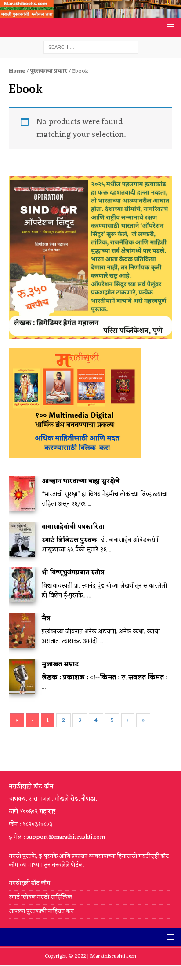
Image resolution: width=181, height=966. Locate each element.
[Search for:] (90, 47)
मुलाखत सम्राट (60, 664)
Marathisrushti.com (113, 956)
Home (17, 71)
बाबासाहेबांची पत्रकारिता (73, 527)
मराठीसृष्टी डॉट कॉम (29, 883)
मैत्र (46, 618)
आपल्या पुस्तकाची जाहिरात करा (42, 911)
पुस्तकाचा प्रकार (48, 71)
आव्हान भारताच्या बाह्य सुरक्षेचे (80, 481)
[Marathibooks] (90, 12)
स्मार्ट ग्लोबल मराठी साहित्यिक (40, 897)
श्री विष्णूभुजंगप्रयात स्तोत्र (73, 572)
